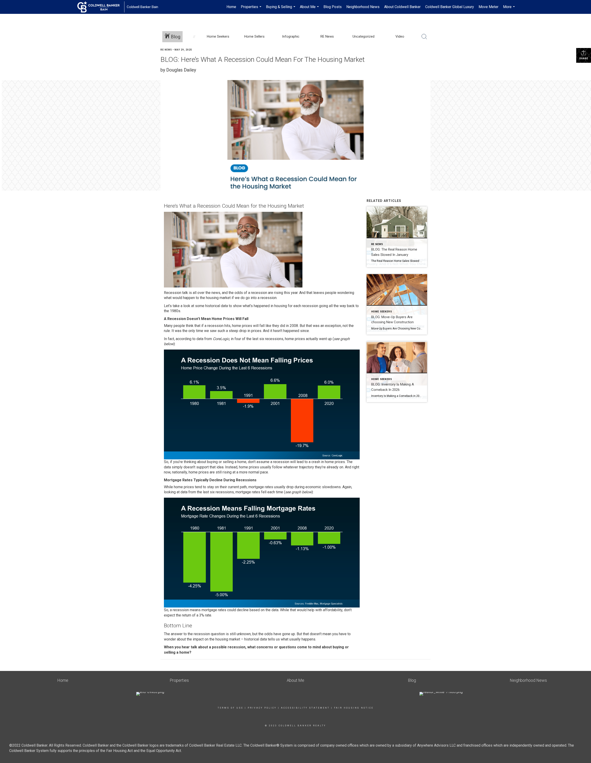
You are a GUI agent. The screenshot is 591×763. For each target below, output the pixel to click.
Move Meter (488, 7)
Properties (251, 9)
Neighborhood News (363, 7)
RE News (166, 49)
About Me (310, 9)
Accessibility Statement (305, 708)
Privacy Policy (262, 708)
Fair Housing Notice (354, 708)
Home (231, 7)
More (509, 9)
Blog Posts (332, 7)
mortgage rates (247, 492)
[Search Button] (424, 36)
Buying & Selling (281, 9)
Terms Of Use (230, 708)
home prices (199, 472)
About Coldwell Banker (402, 7)
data (184, 492)
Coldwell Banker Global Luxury (449, 7)
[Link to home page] (100, 7)
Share (583, 58)
